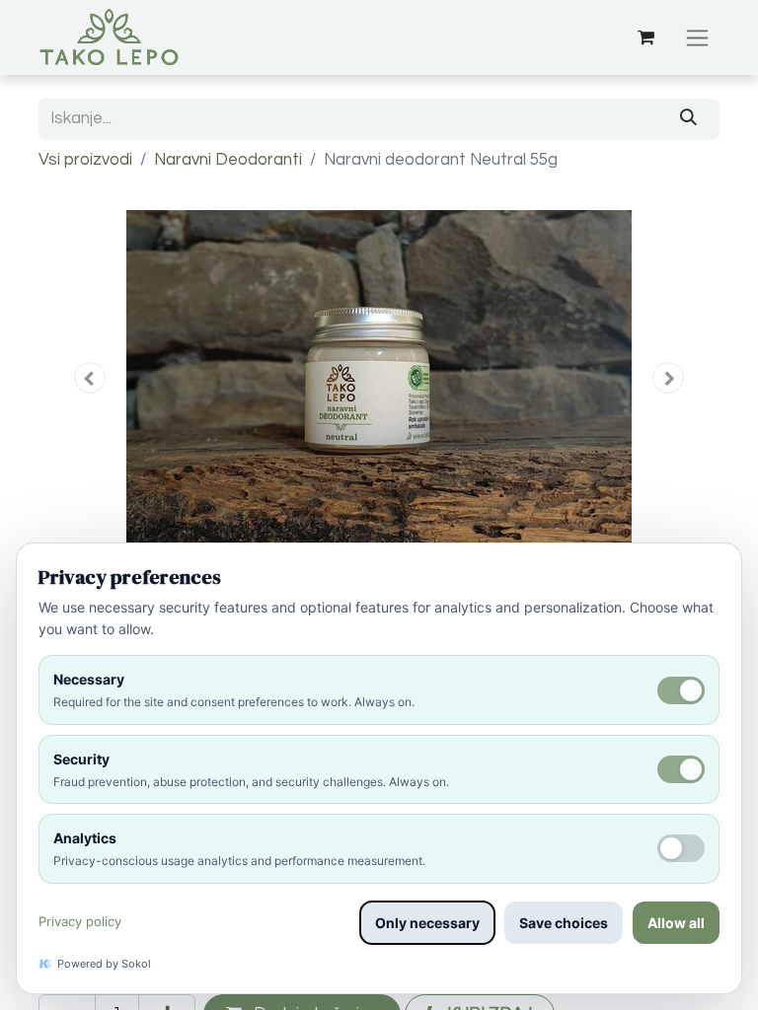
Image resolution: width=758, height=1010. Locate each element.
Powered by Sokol (104, 964)
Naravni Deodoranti (228, 160)
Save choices (563, 922)
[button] (89, 378)
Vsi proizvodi (85, 160)
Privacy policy (79, 921)
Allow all (676, 922)
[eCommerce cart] (645, 37)
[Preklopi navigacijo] (697, 37)
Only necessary (427, 922)
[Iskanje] (689, 119)
